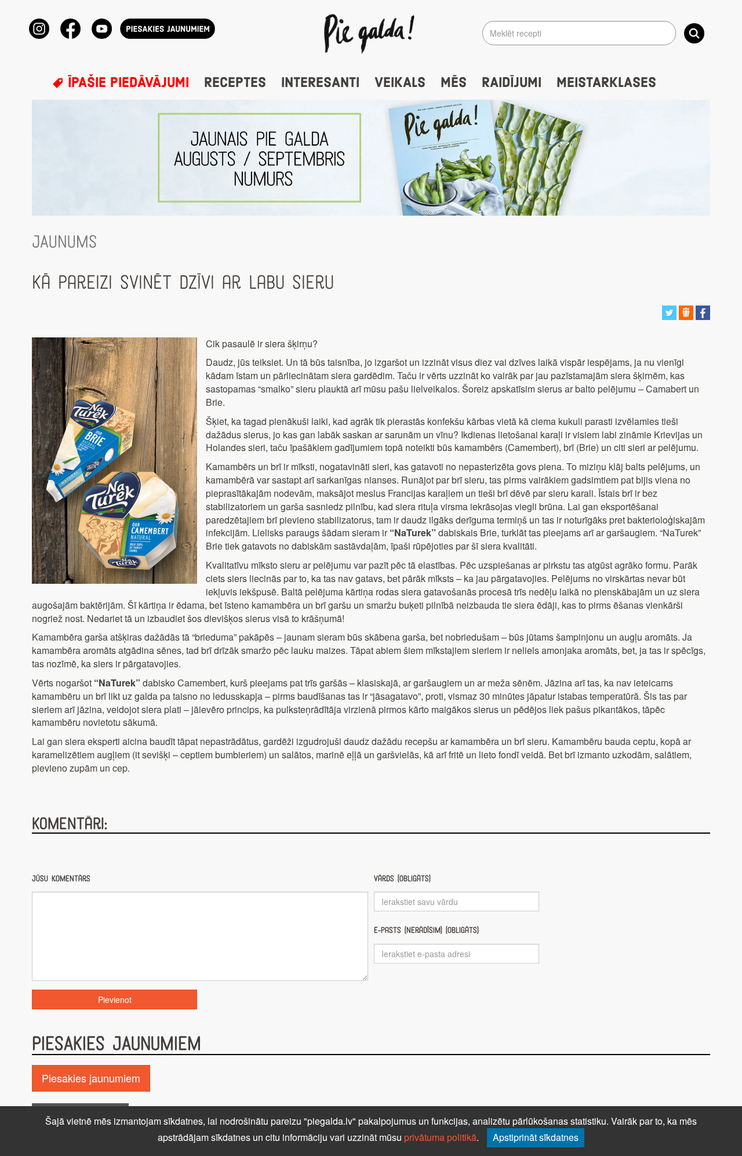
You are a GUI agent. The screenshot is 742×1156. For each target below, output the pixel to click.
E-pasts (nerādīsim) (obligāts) (426, 930)
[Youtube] (102, 29)
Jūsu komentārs (61, 878)
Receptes (235, 83)
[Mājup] (371, 33)
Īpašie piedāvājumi (126, 83)
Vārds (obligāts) (402, 878)
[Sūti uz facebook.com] (703, 311)
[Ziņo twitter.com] (669, 311)
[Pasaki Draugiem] (686, 311)
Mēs (454, 83)
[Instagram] (39, 29)
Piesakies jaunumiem (91, 1077)
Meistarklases (606, 83)
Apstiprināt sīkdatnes (536, 1137)
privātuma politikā (440, 1137)
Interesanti (320, 83)
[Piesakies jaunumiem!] (167, 29)
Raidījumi (511, 83)
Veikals (399, 83)
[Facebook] (70, 29)
